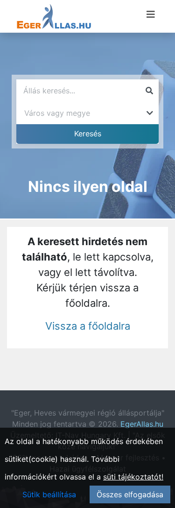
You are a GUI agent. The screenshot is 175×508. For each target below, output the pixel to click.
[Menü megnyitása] (150, 14)
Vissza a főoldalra (87, 326)
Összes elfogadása (130, 494)
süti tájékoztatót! (133, 476)
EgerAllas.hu (141, 424)
